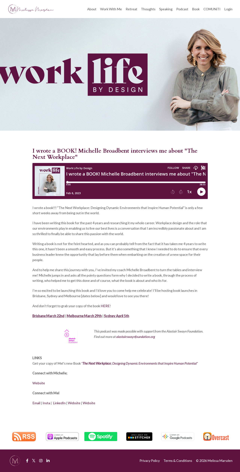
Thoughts (148, 9)
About (91, 9)
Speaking (165, 9)
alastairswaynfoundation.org (135, 337)
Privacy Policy (150, 460)
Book (196, 9)
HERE (105, 306)
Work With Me (111, 9)
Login (228, 9)
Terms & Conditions (178, 460)
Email (36, 403)
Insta (46, 403)
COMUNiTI (211, 9)
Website (38, 383)
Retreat (131, 9)
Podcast (182, 9)
